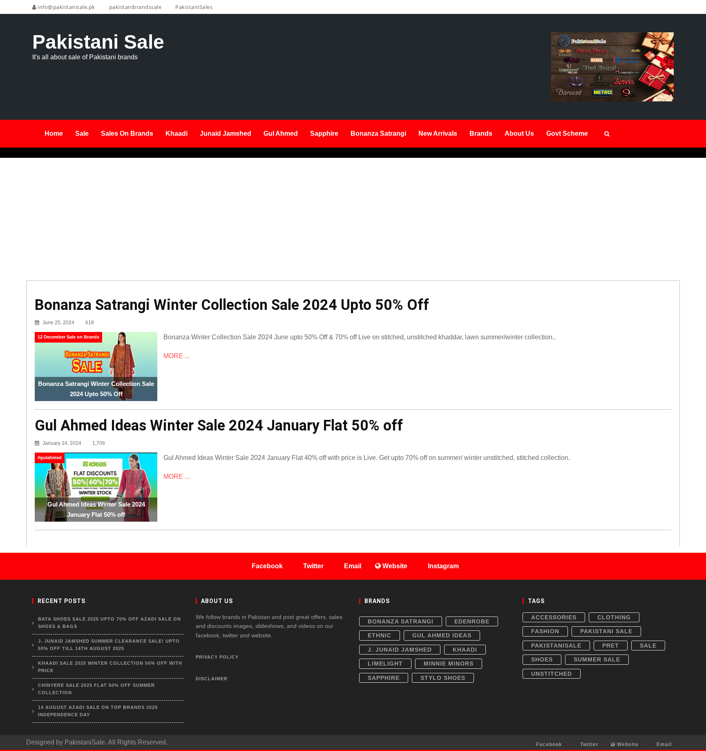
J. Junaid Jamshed (400, 649)
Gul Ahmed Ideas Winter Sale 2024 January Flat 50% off (219, 425)
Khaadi (465, 649)
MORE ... (176, 355)
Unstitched (551, 673)
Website (627, 744)
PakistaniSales (193, 7)
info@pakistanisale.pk (65, 7)
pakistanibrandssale (134, 7)
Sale (648, 645)
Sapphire (384, 678)
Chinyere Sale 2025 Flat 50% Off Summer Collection (96, 689)
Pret (610, 645)
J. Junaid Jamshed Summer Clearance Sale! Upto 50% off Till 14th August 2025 (109, 645)
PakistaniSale (556, 645)
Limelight (385, 663)
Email (663, 744)
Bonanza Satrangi (400, 621)
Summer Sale (597, 659)
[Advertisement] (353, 219)
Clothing (614, 617)
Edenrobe (471, 621)
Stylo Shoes (442, 678)
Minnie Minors (449, 663)
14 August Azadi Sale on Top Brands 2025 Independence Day (98, 711)
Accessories (553, 617)
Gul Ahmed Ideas (441, 635)
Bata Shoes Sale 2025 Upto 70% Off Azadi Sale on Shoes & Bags (109, 622)
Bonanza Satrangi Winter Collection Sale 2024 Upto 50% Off (232, 305)
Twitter (589, 744)
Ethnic (379, 635)
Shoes (542, 659)
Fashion (545, 631)
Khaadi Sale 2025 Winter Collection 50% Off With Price (110, 667)
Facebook (548, 744)
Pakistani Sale (606, 631)
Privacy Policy (217, 657)
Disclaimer (212, 678)
